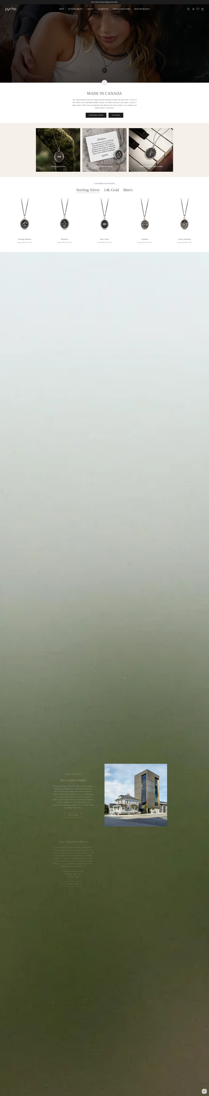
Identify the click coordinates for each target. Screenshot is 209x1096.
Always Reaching (184, 239)
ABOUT (90, 9)
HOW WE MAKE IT (142, 9)
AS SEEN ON (103, 9)
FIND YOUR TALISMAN (104, 166)
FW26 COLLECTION (58, 166)
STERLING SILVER (96, 115)
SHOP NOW (13, 76)
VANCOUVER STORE (121, 9)
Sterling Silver (87, 190)
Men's (128, 190)
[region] (104, 43)
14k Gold (111, 190)
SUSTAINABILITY (75, 9)
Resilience (64, 239)
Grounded (144, 239)
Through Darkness (24, 239)
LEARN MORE (73, 815)
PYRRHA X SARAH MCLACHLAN (151, 166)
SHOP (61, 9)
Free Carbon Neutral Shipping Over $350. (104, 2)
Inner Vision (104, 239)
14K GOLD (116, 115)
